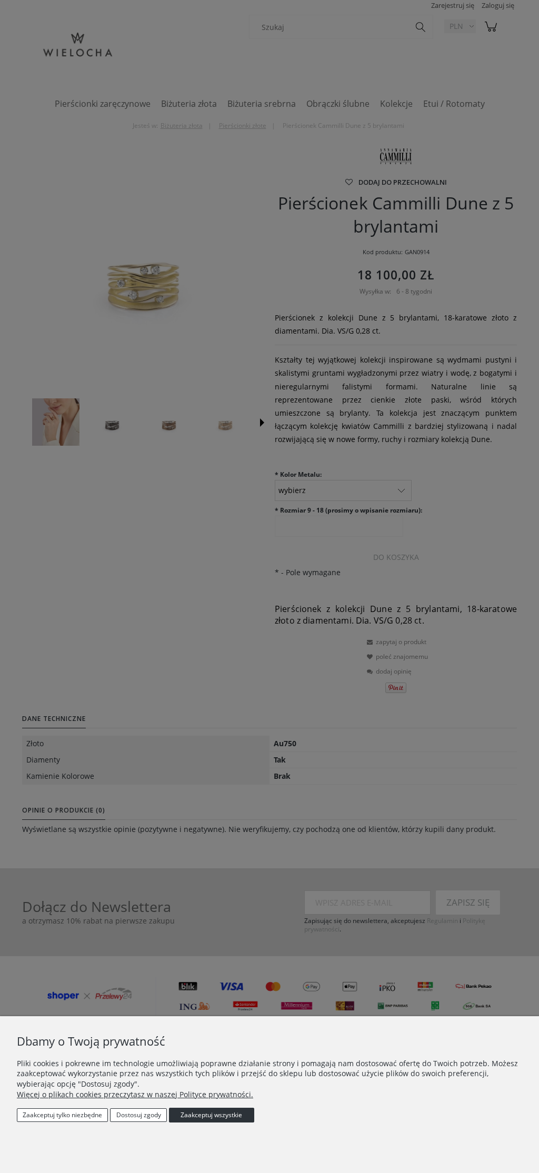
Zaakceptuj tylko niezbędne (62, 1114)
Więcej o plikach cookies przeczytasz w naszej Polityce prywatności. (135, 1094)
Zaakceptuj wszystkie (211, 1114)
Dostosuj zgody (138, 1114)
